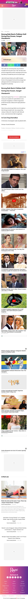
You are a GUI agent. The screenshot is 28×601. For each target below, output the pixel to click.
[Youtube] (18, 577)
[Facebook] (8, 577)
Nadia (4, 40)
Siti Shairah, (16, 97)
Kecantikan (7, 31)
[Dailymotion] (20, 577)
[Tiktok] (15, 577)
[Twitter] (13, 577)
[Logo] (14, 5)
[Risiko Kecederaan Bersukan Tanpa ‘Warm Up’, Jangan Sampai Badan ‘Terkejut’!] (14, 490)
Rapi (2, 31)
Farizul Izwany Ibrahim (6, 504)
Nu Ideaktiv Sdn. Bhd (13, 598)
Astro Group (23, 598)
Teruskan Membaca (14, 137)
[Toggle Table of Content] (23, 60)
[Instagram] (10, 577)
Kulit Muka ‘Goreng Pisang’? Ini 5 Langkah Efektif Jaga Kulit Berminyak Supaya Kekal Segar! (14, 519)
